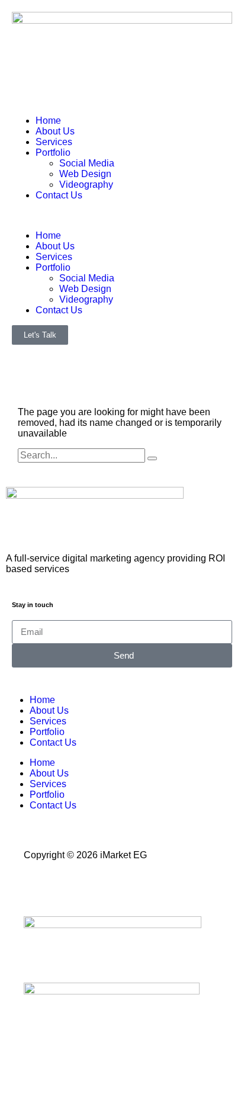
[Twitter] (70, 887)
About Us (55, 131)
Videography (86, 184)
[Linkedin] (102, 887)
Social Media (86, 163)
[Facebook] (38, 887)
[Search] (152, 458)
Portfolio (53, 152)
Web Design (85, 174)
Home (48, 120)
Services (54, 142)
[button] (122, 215)
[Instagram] (134, 887)
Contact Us (59, 195)
